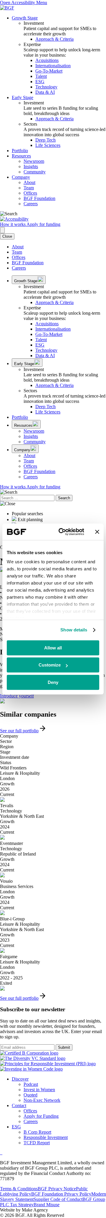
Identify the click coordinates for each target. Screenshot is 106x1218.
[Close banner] (97, 532)
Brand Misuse (46, 1204)
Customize (50, 664)
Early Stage (22, 97)
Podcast (31, 1084)
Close (7, 236)
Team (29, 187)
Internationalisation (53, 65)
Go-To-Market (48, 70)
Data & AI (45, 92)
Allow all (53, 647)
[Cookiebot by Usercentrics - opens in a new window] (62, 532)
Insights (31, 166)
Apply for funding (43, 224)
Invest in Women (39, 1089)
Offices (30, 193)
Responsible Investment (46, 1137)
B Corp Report (37, 1132)
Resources (21, 155)
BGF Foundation (39, 198)
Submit (64, 1047)
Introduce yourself (17, 695)
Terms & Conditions (19, 1188)
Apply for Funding (41, 1116)
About (29, 182)
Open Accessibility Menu (23, 2)
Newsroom (34, 161)
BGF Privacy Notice (57, 1188)
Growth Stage (25, 17)
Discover (20, 1078)
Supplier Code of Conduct (58, 1199)
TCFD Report (37, 1142)
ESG (39, 81)
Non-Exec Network (42, 1100)
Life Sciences (47, 145)
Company (21, 177)
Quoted (30, 1094)
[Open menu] (2, 230)
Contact (19, 1105)
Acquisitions (47, 60)
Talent (41, 76)
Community (35, 171)
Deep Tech (45, 139)
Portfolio (20, 150)
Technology (46, 86)
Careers (31, 203)
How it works (13, 224)
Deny (53, 682)
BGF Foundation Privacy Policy (61, 1193)
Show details (73, 629)
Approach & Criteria (54, 39)
